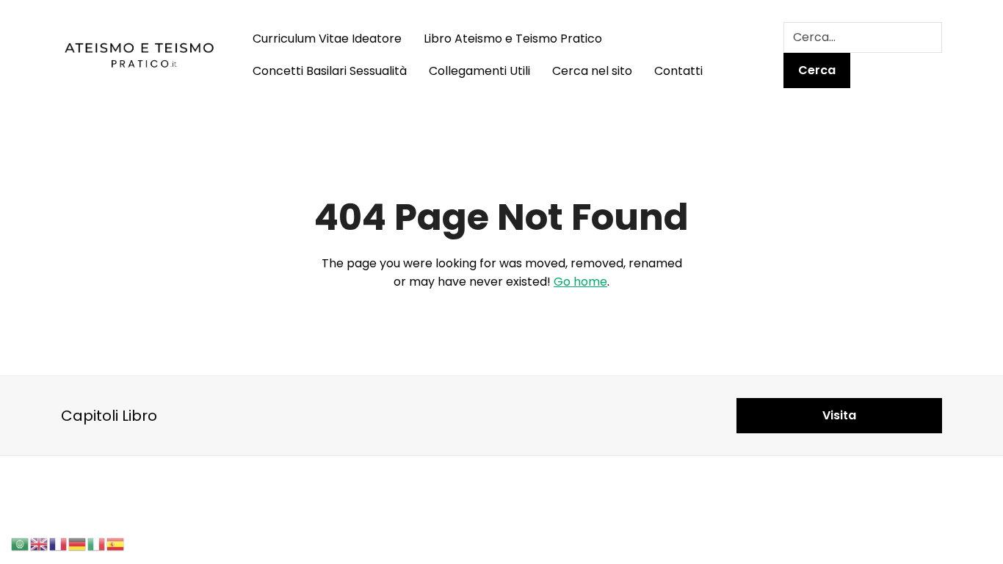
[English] (39, 543)
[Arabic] (20, 543)
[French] (58, 543)
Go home (580, 281)
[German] (77, 543)
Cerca (817, 70)
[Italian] (96, 543)
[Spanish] (116, 543)
